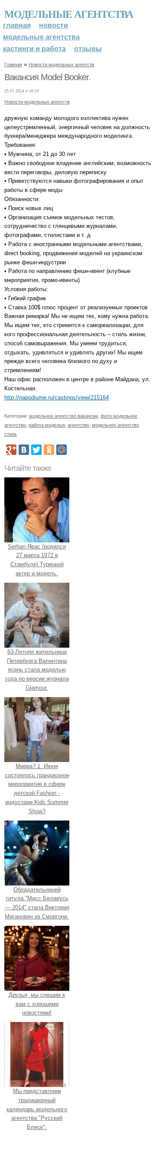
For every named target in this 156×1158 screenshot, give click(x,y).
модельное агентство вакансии (63, 415)
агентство (78, 425)
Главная (17, 25)
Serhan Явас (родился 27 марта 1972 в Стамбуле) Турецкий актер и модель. (37, 560)
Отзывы (88, 48)
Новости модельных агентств (61, 64)
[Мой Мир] (61, 449)
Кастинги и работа (34, 48)
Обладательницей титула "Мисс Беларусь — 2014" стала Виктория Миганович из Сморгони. (37, 903)
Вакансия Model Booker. (47, 77)
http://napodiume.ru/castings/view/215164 (56, 397)
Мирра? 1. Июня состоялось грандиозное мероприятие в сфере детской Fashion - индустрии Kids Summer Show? (37, 788)
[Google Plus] (11, 449)
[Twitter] (36, 449)
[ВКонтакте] (24, 449)
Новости (53, 25)
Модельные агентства (68, 13)
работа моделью (47, 425)
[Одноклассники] (49, 449)
